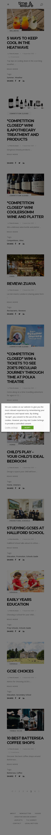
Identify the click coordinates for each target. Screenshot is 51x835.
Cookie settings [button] (11, 427)
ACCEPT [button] (27, 427)
